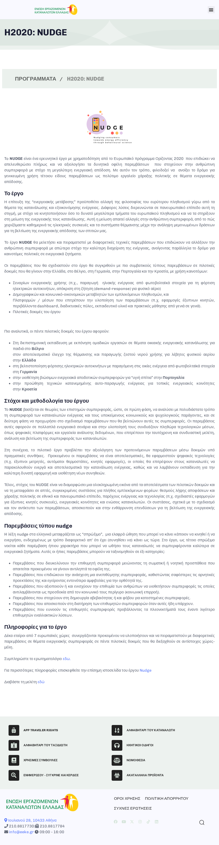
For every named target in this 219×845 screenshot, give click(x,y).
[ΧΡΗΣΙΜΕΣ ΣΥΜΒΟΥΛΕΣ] (14, 760)
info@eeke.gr (21, 832)
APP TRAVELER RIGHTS (41, 730)
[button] (211, 9)
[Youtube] (124, 822)
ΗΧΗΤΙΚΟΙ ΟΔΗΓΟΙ (140, 745)
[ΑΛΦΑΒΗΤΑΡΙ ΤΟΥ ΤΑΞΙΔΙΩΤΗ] (14, 745)
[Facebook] (116, 822)
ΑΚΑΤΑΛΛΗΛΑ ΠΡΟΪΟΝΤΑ (145, 775)
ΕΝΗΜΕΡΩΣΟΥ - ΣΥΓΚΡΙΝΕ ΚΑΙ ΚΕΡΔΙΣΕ (51, 775)
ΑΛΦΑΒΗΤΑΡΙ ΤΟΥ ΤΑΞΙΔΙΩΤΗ (45, 745)
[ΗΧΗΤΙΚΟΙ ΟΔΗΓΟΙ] (117, 745)
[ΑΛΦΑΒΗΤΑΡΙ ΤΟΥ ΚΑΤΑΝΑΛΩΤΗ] (117, 730)
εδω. (67, 658)
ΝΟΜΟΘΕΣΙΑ (136, 760)
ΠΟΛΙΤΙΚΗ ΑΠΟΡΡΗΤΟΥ (167, 798)
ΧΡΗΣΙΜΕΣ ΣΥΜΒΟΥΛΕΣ (41, 760)
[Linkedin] (156, 822)
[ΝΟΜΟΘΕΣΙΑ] (117, 760)
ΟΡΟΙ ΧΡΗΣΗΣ (127, 798)
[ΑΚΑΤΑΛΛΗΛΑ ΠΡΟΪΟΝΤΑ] (117, 775)
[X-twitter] (132, 822)
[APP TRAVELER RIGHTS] (14, 730)
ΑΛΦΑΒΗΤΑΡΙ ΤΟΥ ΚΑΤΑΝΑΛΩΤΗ (151, 730)
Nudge (145, 670)
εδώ (41, 682)
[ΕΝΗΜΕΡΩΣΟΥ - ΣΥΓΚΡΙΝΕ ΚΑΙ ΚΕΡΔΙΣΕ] (14, 775)
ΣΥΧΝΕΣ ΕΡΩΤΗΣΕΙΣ (133, 808)
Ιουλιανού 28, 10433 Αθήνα (31, 820)
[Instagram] (140, 822)
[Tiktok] (148, 822)
